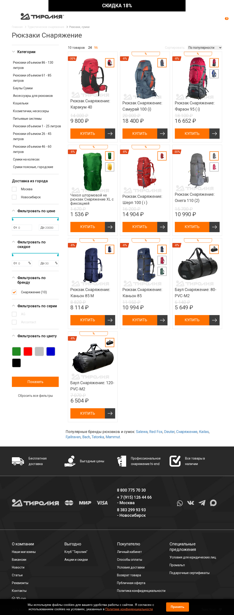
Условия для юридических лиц (193, 557)
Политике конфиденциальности (129, 609)
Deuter (169, 432)
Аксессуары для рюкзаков (33, 96)
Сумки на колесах (26, 159)
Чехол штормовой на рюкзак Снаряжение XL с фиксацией (92, 199)
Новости (18, 567)
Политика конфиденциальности (141, 591)
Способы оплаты (129, 559)
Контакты (19, 591)
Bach (86, 437)
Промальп (177, 565)
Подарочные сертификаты (190, 573)
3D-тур (21, 598)
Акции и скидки (76, 559)
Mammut (113, 437)
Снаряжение (186, 432)
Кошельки (20, 103)
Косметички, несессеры (31, 111)
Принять (177, 607)
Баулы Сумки (23, 88)
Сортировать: (175, 47)
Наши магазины (24, 552)
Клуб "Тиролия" (76, 552)
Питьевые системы (27, 118)
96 (96, 47)
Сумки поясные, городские (33, 167)
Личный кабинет (129, 552)
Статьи (17, 575)
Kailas (204, 432)
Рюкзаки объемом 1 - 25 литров (37, 126)
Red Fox (155, 432)
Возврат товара (129, 575)
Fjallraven (73, 437)
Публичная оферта (131, 583)
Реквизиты (20, 583)
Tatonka (98, 437)
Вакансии (19, 559)
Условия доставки (131, 567)
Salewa (142, 432)
